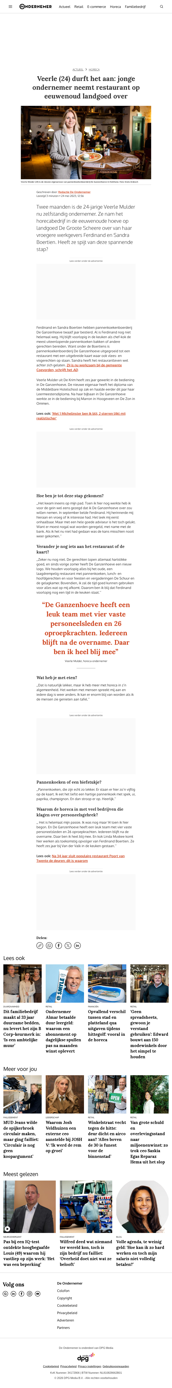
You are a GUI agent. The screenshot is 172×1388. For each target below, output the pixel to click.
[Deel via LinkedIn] (77, 945)
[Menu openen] (10, 6)
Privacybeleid (68, 1366)
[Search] (161, 6)
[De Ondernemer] (35, 6)
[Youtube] (37, 1293)
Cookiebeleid (51, 1366)
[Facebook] (21, 1293)
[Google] (5, 1293)
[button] (89, 1366)
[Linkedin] (13, 1293)
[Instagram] (29, 1293)
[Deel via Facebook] (58, 945)
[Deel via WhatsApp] (49, 945)
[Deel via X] (68, 945)
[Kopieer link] (39, 945)
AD (75, 370)
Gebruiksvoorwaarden (116, 1366)
